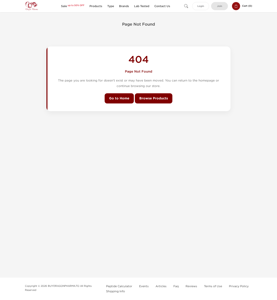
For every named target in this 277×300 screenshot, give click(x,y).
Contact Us (162, 6)
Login (200, 6)
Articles (161, 286)
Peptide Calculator (119, 286)
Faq (176, 286)
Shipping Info (115, 291)
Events (144, 286)
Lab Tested (141, 6)
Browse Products (153, 98)
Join (219, 6)
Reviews (191, 286)
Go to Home (119, 98)
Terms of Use (213, 286)
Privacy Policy (239, 286)
